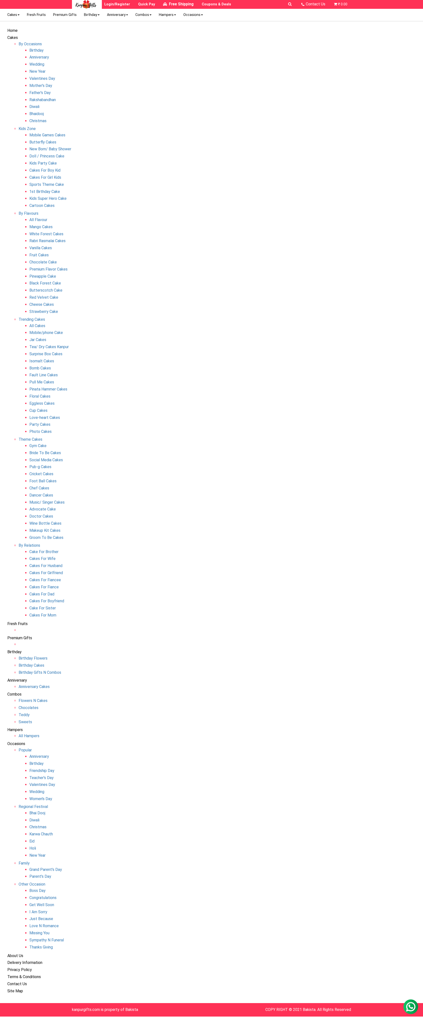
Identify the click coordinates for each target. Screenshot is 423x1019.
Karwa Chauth (41, 834)
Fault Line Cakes (43, 375)
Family (24, 863)
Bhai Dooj (37, 813)
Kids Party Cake (43, 163)
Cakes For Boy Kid (44, 170)
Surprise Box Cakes (45, 354)
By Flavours (28, 213)
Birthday (90, 15)
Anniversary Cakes (34, 686)
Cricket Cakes (41, 474)
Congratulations (43, 897)
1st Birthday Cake (44, 191)
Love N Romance (44, 926)
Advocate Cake (42, 509)
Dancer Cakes (41, 495)
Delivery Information (24, 962)
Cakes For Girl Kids (45, 177)
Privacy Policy (19, 969)
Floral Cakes (39, 396)
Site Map (15, 991)
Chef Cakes (39, 488)
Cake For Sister (42, 608)
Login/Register (117, 4)
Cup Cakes (38, 410)
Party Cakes (39, 424)
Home (12, 30)
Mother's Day (40, 85)
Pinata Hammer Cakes (48, 389)
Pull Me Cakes (41, 382)
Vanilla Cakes (40, 248)
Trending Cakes (32, 319)
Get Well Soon (41, 904)
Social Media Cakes (46, 460)
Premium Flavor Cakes (48, 269)
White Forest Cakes (46, 234)
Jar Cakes (37, 339)
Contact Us (315, 4)
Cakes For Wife (42, 558)
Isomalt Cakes (41, 361)
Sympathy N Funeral (46, 940)
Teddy (24, 714)
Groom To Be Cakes (46, 537)
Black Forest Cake (45, 283)
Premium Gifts (65, 15)
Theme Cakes (30, 439)
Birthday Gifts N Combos (40, 672)
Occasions (191, 15)
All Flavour (38, 219)
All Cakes (37, 325)
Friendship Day (41, 770)
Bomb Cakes (40, 368)
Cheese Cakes (41, 304)
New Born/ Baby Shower (50, 149)
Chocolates (28, 707)
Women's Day (40, 798)
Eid (32, 841)
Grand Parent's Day (45, 869)
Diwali (34, 106)
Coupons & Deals (216, 4)
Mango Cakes (41, 227)
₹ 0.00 (342, 4)
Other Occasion (32, 884)
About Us (15, 955)
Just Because (41, 918)
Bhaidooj (36, 113)
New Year (37, 71)
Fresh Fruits (36, 15)
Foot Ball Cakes (43, 481)
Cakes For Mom (42, 615)
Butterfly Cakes (42, 142)
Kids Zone (27, 128)
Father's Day (40, 92)
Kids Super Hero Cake (48, 198)
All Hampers (29, 736)
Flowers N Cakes (33, 700)
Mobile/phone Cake (46, 332)
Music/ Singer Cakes (47, 502)
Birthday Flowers (33, 658)
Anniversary (116, 15)
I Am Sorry (38, 912)
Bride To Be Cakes (45, 452)
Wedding (36, 64)
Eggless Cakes (42, 403)
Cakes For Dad (41, 594)
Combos (142, 15)
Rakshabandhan (42, 99)
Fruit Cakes (39, 255)
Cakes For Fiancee (45, 580)
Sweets (25, 722)
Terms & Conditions (24, 976)
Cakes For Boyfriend (46, 601)
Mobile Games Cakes (47, 135)
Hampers (166, 15)
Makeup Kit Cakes (44, 530)
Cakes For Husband (45, 565)
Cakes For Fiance (44, 587)
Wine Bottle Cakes (45, 523)
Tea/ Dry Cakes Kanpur (49, 346)
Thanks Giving (41, 947)
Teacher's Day (41, 777)
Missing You (39, 933)
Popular (25, 750)
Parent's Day (40, 876)
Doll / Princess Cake (46, 156)
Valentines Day (42, 78)
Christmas (38, 120)
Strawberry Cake (43, 311)
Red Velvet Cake (43, 297)
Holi (32, 848)
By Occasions (30, 44)
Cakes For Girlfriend (46, 572)
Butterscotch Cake (45, 290)
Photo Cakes (40, 431)
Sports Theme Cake (46, 184)
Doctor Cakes (41, 516)
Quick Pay (146, 4)
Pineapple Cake (42, 276)
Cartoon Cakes (42, 205)
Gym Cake (38, 445)
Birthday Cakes (31, 665)
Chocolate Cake (43, 262)
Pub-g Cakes (40, 466)
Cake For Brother (44, 551)
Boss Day (37, 890)
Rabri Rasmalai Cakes (47, 240)
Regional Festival (33, 806)
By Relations (29, 545)
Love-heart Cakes (44, 417)
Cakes (12, 15)
